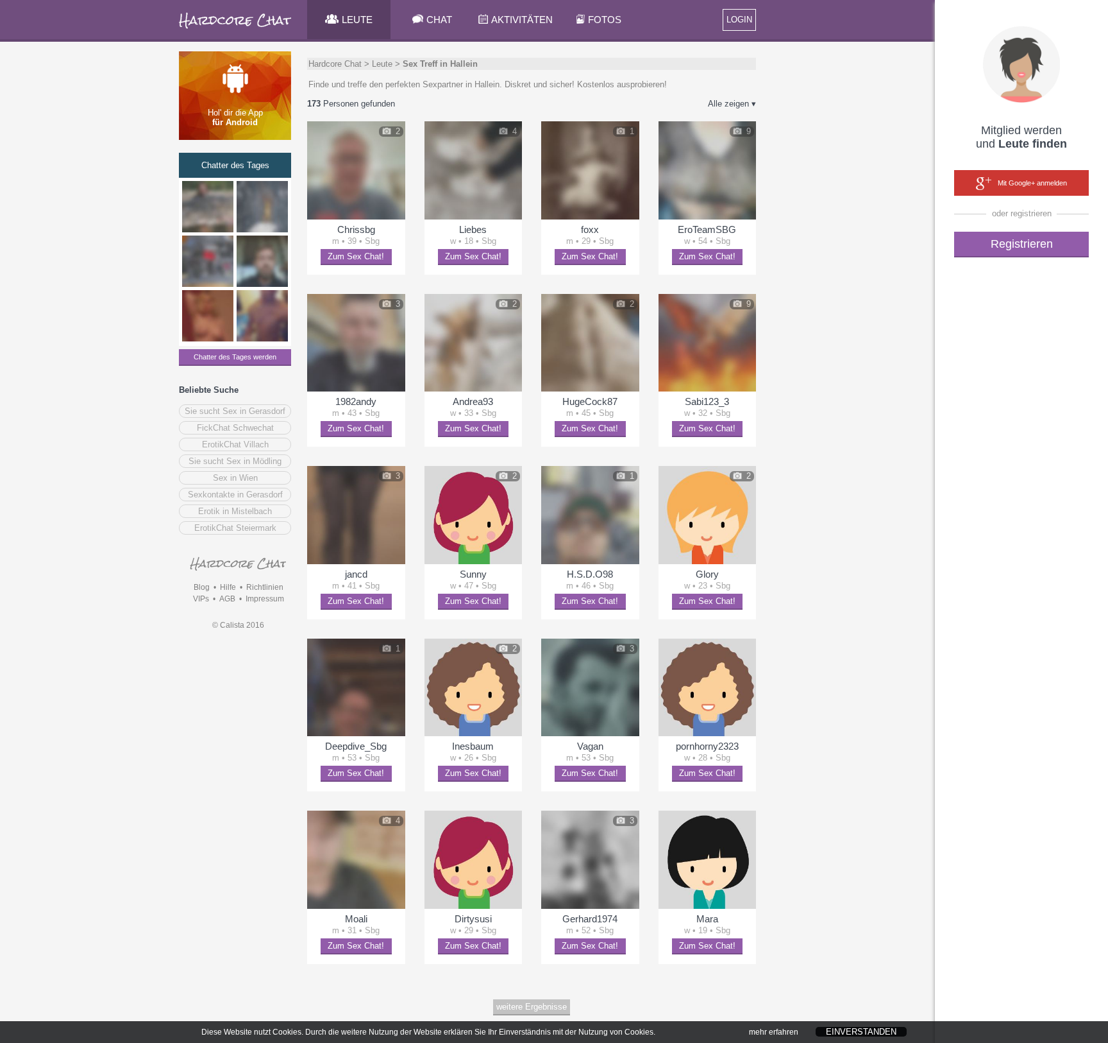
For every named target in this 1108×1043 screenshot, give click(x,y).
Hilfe (228, 587)
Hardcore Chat (335, 64)
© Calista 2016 (238, 625)
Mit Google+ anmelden (1032, 183)
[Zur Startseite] (236, 28)
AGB (227, 598)
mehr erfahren (773, 1032)
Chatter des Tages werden (235, 357)
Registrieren (1022, 243)
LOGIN (739, 19)
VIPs (201, 598)
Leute (382, 64)
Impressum (265, 598)
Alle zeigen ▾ (732, 103)
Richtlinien (264, 587)
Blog (202, 587)
